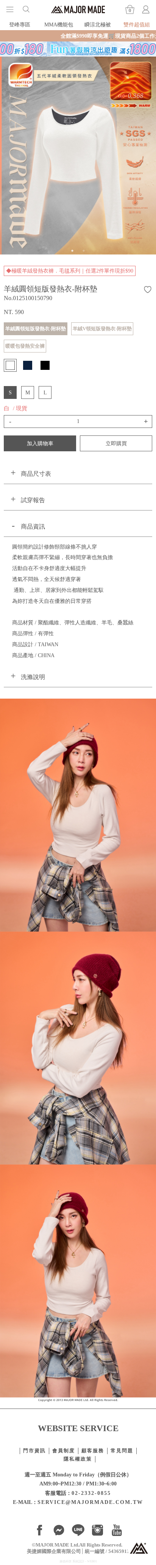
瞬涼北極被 (97, 24)
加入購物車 (40, 443)
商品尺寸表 (36, 474)
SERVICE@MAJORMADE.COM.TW (90, 1502)
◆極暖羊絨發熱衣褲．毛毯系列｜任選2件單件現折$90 (69, 271)
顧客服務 (92, 1450)
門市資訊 (34, 1450)
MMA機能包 (58, 24)
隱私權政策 (78, 1459)
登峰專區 (19, 24)
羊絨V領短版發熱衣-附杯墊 (102, 328)
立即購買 (116, 443)
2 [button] (83, 250)
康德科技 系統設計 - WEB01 (78, 1561)
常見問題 (122, 1450)
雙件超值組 (136, 24)
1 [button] (72, 250)
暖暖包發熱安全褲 (25, 346)
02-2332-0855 (91, 1493)
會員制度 (63, 1450)
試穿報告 (33, 500)
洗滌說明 (33, 677)
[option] (78, 155)
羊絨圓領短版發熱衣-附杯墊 (35, 328)
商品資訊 (33, 526)
